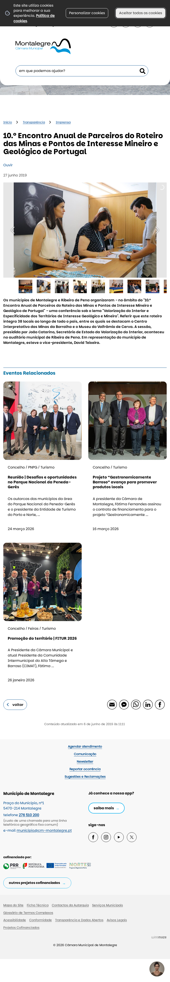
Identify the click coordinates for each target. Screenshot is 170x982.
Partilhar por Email (112, 704)
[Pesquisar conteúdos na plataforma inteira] (142, 71)
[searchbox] (82, 70)
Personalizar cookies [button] (87, 12)
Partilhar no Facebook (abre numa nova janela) (159, 704)
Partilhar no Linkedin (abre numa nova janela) (148, 704)
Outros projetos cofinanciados (34, 882)
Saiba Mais (104, 808)
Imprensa (63, 122)
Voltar (17, 704)
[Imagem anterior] (13, 230)
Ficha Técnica (37, 905)
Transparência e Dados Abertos (79, 920)
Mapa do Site (13, 905)
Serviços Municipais (107, 905)
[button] (25, 286)
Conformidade (40, 920)
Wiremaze (159, 937)
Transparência (34, 122)
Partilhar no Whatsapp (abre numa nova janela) (136, 704)
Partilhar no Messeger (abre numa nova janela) (124, 704)
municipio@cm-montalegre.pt (44, 830)
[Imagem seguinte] (157, 230)
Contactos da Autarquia (70, 905)
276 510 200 (29, 814)
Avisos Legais (117, 920)
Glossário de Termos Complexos (28, 912)
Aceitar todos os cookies (140, 12)
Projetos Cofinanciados (21, 927)
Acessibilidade (14, 920)
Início (7, 122)
